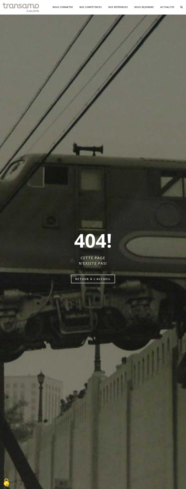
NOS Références (118, 7)
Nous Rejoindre (144, 7)
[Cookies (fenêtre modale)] (6, 483)
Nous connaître (63, 7)
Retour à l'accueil (93, 279)
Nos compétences (91, 7)
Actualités (167, 7)
